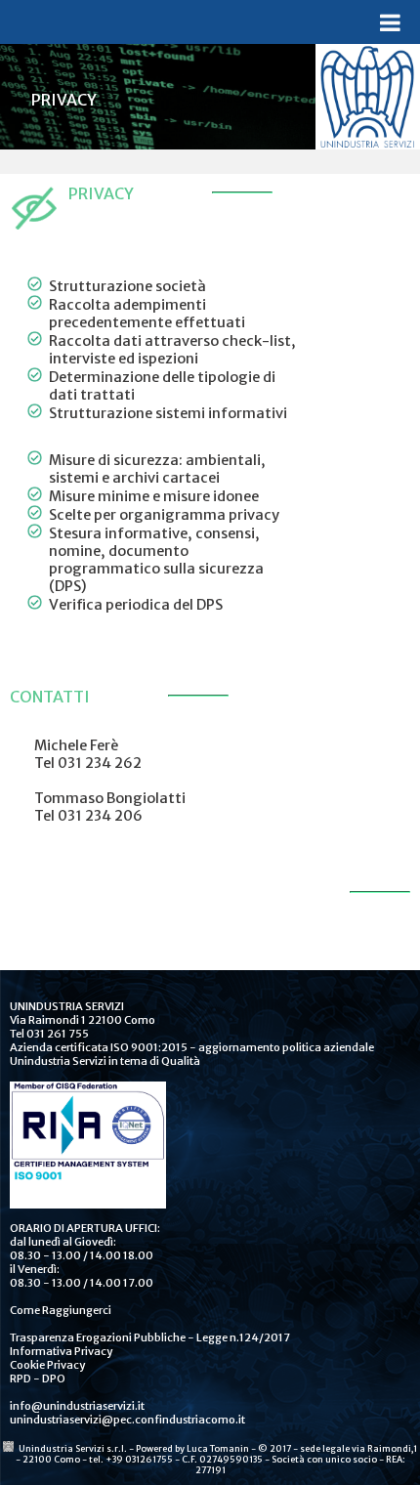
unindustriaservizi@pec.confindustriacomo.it (127, 1419)
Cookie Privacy (47, 1365)
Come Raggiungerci (60, 1310)
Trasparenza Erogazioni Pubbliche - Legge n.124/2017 (150, 1337)
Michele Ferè (76, 745)
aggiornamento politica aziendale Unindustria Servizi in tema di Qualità (192, 1054)
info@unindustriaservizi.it (77, 1406)
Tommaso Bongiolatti (110, 798)
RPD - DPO (37, 1378)
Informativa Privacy (61, 1351)
